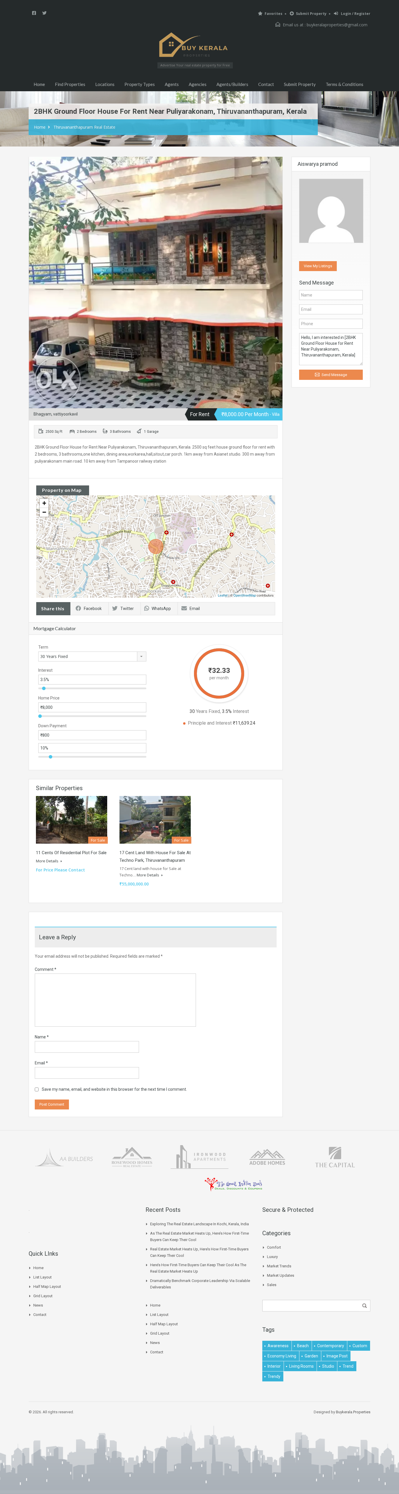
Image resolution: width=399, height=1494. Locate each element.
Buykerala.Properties (353, 1412)
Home (39, 84)
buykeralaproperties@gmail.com (337, 24)
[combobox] (92, 656)
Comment (45, 969)
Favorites (273, 13)
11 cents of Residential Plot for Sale (71, 852)
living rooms (301, 1366)
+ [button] (44, 503)
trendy (274, 1376)
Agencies (198, 84)
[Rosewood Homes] (131, 1156)
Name (42, 1037)
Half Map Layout (47, 1286)
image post (337, 1356)
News (38, 1305)
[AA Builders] (64, 1156)
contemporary (330, 1345)
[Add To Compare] (34, 162)
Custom (360, 1345)
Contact (266, 84)
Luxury (272, 1257)
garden (311, 1356)
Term (43, 647)
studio (328, 1366)
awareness (278, 1345)
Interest (45, 670)
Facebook (93, 608)
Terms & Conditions (344, 84)
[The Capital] (335, 1156)
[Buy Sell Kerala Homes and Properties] (195, 44)
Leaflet (223, 595)
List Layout (42, 1277)
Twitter (127, 608)
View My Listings (318, 266)
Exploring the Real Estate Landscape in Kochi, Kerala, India (199, 1224)
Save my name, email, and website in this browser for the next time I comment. (114, 1089)
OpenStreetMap (244, 595)
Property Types (139, 84)
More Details (47, 861)
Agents (172, 84)
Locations (105, 84)
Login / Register (355, 13)
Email (195, 608)
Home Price (49, 698)
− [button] (44, 512)
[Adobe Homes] (267, 1156)
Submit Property (311, 13)
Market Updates (280, 1275)
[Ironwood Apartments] (199, 1156)
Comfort (274, 1247)
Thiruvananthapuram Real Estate (84, 127)
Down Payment (52, 725)
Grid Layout (43, 1296)
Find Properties (70, 84)
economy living (282, 1356)
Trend (348, 1366)
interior (274, 1366)
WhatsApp (161, 608)
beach (303, 1345)
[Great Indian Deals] (233, 1184)
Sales (271, 1285)
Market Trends (279, 1266)
